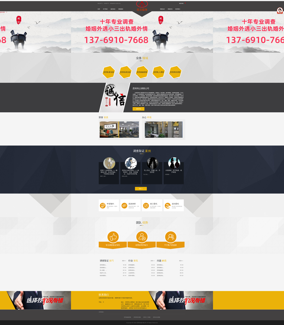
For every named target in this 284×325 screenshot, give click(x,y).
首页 (99, 9)
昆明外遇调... (131, 275)
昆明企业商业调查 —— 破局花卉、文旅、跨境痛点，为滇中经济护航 (130, 172)
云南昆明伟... (131, 273)
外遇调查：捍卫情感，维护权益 (174, 171)
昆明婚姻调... (131, 265)
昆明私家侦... (131, 267)
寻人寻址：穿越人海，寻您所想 (152, 171)
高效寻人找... (103, 273)
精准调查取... (103, 275)
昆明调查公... (103, 265)
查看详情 (138, 109)
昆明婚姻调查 (127, 317)
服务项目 (113, 9)
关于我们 (105, 9)
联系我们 (177, 9)
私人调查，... (103, 270)
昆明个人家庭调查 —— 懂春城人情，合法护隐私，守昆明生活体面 (108, 172)
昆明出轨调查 (156, 317)
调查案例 (120, 9)
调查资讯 (170, 9)
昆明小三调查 (146, 317)
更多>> (141, 188)
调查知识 (162, 9)
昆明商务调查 (137, 317)
